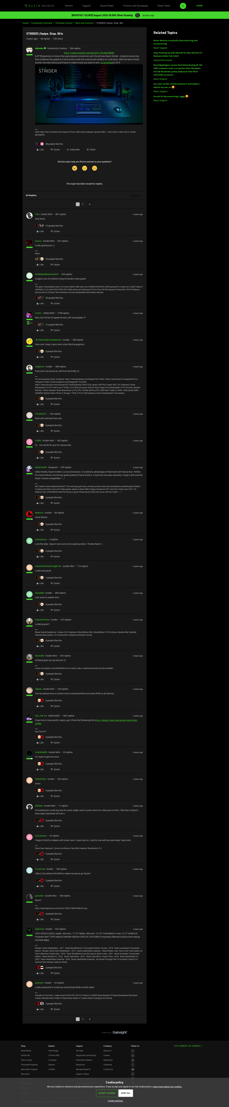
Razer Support (160, 47)
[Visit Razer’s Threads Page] (133, 1060)
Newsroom (107, 1060)
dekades (39, 48)
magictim (39, 366)
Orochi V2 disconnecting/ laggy (169, 96)
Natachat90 (41, 467)
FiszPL (38, 313)
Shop (23, 1046)
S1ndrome (40, 868)
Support (86, 6)
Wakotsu (39, 512)
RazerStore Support (84, 1060)
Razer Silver (164, 6)
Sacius (38, 240)
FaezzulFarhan (42, 619)
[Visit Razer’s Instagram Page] (133, 1056)
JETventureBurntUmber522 (48, 339)
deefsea (39, 805)
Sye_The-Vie (41, 715)
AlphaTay (39, 928)
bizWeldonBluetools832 (46, 274)
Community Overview (41, 22)
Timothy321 (41, 413)
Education (25, 1074)
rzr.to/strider (106, 62)
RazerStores (26, 1050)
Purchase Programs (29, 1064)
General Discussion (162, 60)
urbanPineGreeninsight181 (48, 566)
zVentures (107, 1064)
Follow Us (135, 1046)
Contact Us (108, 1069)
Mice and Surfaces (84, 22)
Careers (106, 1055)
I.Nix (37, 214)
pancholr (39, 895)
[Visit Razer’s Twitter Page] (133, 1065)
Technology (53, 1050)
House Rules (107, 6)
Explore (51, 1046)
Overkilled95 (41, 752)
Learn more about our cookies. (167, 1086)
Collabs (51, 1069)
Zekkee (38, 688)
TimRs (38, 440)
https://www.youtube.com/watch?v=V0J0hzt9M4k (89, 52)
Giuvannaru (41, 835)
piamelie (39, 982)
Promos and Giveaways (135, 6)
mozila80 (39, 655)
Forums (69, 6)
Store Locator (26, 1060)
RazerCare (80, 1064)
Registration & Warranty (86, 1055)
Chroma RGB (53, 1055)
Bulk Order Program (29, 1069)
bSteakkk (39, 592)
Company (107, 1046)
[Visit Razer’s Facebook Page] (133, 1051)
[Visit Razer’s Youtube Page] (133, 1069)
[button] (199, 6)
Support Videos (82, 1074)
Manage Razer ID (83, 1069)
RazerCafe (25, 1055)
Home (25, 22)
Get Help (79, 1050)
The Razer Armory (63, 22)
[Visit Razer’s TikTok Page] (133, 1074)
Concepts (52, 1060)
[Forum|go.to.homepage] (39, 6)
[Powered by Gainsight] (114, 1033)
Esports (51, 1064)
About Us (107, 1050)
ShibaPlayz (40, 778)
